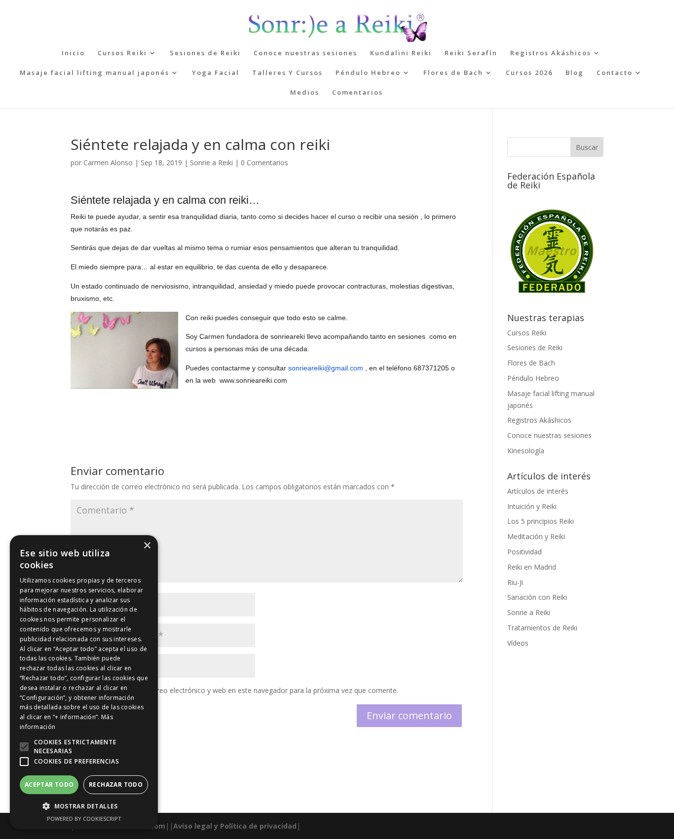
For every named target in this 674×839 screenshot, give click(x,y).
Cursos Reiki (122, 53)
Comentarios (357, 93)
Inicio (73, 53)
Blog (574, 73)
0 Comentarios (264, 162)
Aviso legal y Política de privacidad (235, 826)
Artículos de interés (537, 491)
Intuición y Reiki (532, 506)
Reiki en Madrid (531, 567)
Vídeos (517, 643)
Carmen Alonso (108, 162)
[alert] (84, 682)
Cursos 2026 (529, 73)
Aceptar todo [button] (49, 784)
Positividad (524, 551)
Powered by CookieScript (84, 818)
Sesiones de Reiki (205, 53)
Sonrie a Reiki (211, 162)
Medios (304, 93)
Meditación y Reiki (536, 536)
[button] (24, 747)
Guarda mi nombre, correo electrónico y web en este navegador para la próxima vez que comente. (240, 690)
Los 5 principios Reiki (540, 521)
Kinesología (525, 450)
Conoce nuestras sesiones (305, 53)
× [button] (146, 545)
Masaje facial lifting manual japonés (94, 73)
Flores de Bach (453, 73)
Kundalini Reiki (401, 53)
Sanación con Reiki (537, 597)
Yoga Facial (215, 73)
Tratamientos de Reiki (542, 627)
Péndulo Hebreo (368, 73)
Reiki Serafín (471, 53)
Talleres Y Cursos (287, 73)
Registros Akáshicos (550, 53)
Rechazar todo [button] (116, 784)
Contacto (615, 73)
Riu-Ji (515, 582)
